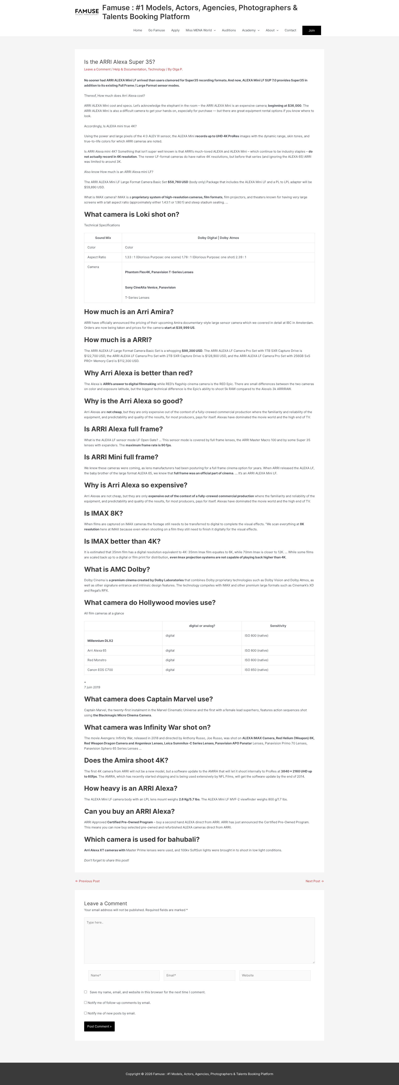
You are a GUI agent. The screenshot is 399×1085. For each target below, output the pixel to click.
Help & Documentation (129, 69)
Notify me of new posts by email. (111, 1013)
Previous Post (87, 881)
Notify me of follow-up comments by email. (119, 1003)
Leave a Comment (97, 69)
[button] (214, 30)
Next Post (315, 881)
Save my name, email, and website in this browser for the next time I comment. (147, 992)
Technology (156, 69)
